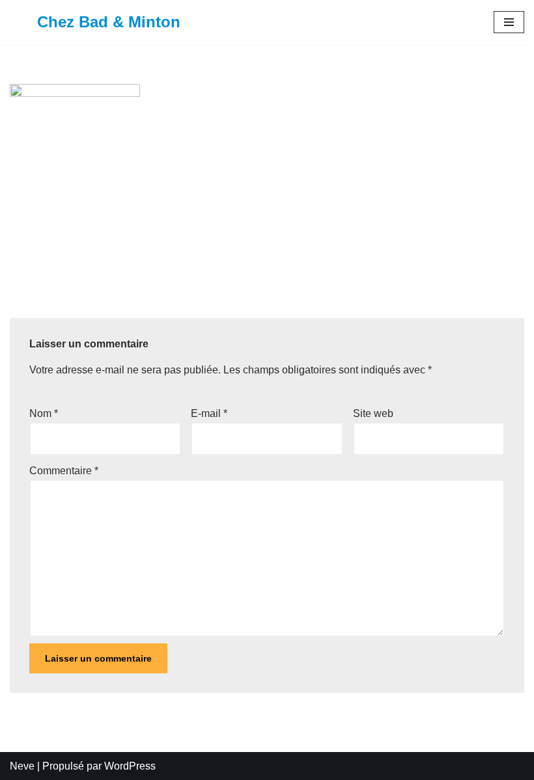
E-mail (209, 413)
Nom (43, 413)
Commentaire (63, 470)
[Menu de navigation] (509, 22)
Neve (22, 766)
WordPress (130, 766)
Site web (373, 413)
